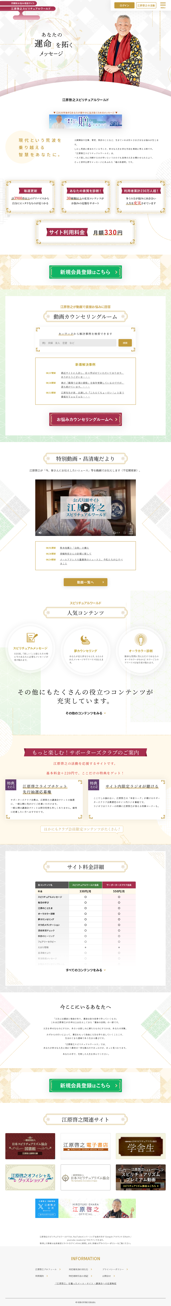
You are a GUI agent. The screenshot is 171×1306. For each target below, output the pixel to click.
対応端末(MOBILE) (78, 1269)
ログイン (124, 5)
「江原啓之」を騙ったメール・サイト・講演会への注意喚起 (85, 1283)
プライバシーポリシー (108, 1243)
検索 (125, 343)
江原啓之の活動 (146, 5)
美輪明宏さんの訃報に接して (76, 553)
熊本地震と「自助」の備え (74, 547)
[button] (116, 533)
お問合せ (106, 1275)
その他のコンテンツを (80, 713)
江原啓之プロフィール (46, 1269)
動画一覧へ (85, 582)
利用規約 (39, 1275)
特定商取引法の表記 (78, 1275)
